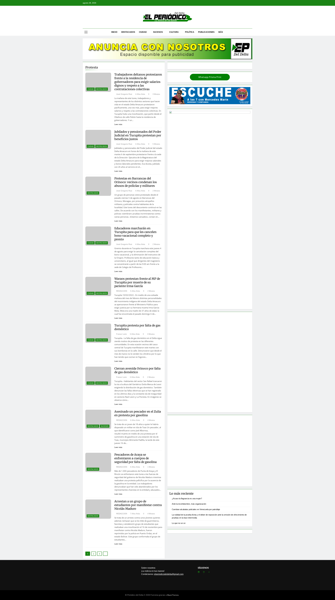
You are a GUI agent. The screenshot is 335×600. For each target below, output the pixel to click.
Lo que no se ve (178, 523)
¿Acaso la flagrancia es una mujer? (187, 498)
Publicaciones (206, 32)
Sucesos (158, 32)
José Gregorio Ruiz (124, 94)
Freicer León (121, 334)
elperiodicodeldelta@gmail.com (168, 574)
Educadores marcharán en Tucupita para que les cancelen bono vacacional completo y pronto (135, 233)
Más (220, 32)
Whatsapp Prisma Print (209, 77)
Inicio (114, 32)
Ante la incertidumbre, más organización (189, 504)
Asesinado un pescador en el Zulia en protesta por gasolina (137, 413)
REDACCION (121, 291)
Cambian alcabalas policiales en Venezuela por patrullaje (196, 509)
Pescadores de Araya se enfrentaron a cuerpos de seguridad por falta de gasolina (135, 458)
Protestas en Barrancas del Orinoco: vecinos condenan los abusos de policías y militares (135, 182)
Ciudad (143, 32)
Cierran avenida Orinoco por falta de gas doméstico (137, 370)
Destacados (128, 32)
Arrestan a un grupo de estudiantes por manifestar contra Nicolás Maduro (138, 504)
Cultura (174, 32)
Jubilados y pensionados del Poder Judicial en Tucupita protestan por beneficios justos (137, 135)
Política (189, 32)
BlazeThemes (173, 595)
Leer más (118, 124)
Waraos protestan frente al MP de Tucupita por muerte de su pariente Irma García (137, 282)
